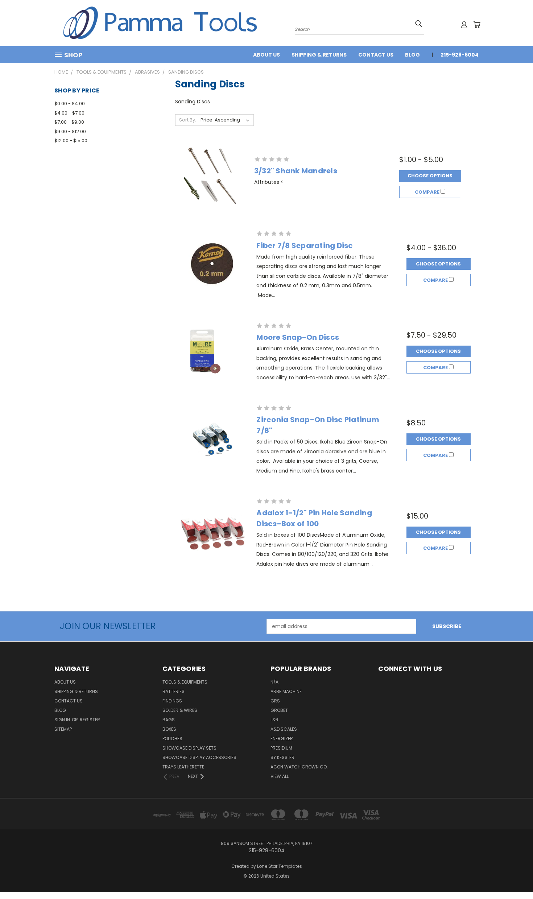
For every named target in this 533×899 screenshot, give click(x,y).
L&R (274, 720)
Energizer (281, 738)
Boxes (169, 729)
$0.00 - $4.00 (69, 103)
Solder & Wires (179, 710)
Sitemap (63, 729)
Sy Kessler (282, 757)
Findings (172, 701)
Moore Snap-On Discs (297, 337)
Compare (428, 192)
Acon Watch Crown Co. (299, 767)
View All (279, 776)
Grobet (279, 710)
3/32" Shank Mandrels (295, 171)
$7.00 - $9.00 (69, 122)
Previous (514, 876)
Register (90, 720)
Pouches (172, 738)
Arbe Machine (286, 691)
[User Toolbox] (464, 24)
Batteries (173, 691)
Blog (412, 54)
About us (266, 54)
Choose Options (430, 175)
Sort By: (187, 119)
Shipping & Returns (319, 54)
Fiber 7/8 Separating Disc (304, 245)
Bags (168, 720)
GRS (275, 701)
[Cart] (476, 24)
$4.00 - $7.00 (69, 113)
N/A (274, 682)
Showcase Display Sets (189, 748)
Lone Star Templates (279, 866)
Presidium (281, 748)
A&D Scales (283, 729)
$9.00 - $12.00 (70, 131)
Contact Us (375, 54)
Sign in (62, 720)
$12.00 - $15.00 (70, 140)
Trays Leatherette (183, 767)
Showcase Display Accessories (199, 757)
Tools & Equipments (184, 682)
